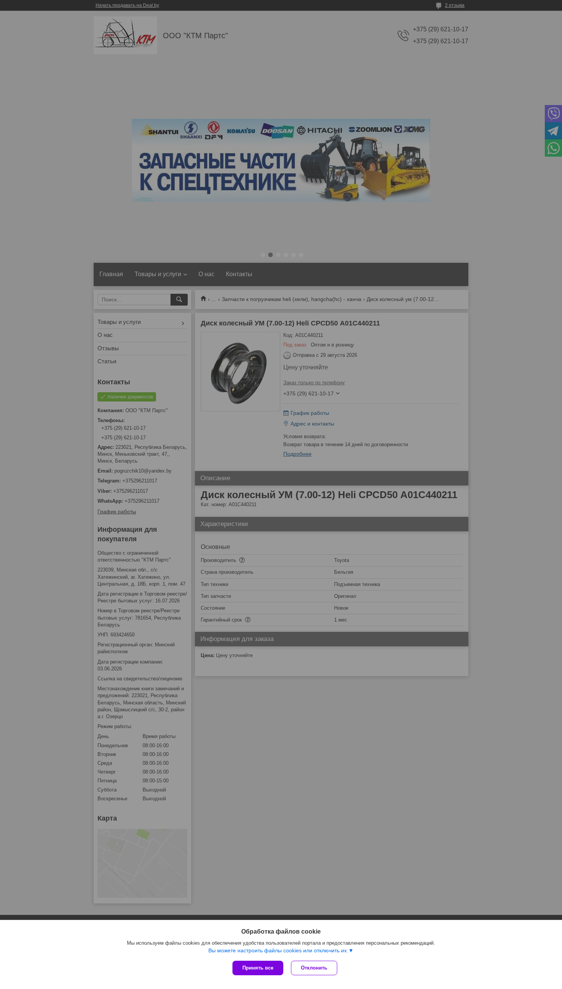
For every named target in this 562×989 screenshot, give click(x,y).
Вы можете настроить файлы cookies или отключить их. (278, 950)
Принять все (257, 968)
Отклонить (314, 968)
